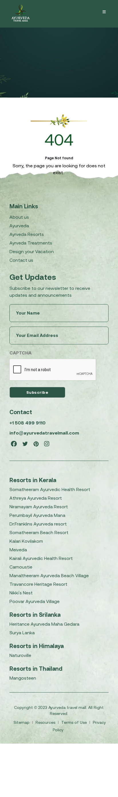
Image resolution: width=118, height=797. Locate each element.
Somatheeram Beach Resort (38, 532)
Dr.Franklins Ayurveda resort (38, 523)
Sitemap (22, 722)
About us (19, 217)
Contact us (21, 260)
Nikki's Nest (21, 592)
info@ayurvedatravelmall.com (44, 432)
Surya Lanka (22, 632)
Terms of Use (74, 722)
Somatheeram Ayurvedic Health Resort (49, 489)
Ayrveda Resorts (26, 234)
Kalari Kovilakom (26, 541)
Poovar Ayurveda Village (34, 601)
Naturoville (20, 655)
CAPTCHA (20, 352)
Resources (46, 722)
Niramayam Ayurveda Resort (38, 506)
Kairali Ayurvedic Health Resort (41, 558)
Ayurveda (19, 225)
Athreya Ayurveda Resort (35, 498)
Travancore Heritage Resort (38, 584)
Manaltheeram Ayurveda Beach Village (49, 575)
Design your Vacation (31, 251)
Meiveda (18, 549)
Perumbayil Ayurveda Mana (37, 515)
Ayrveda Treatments (30, 242)
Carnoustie (20, 566)
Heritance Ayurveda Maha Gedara (44, 624)
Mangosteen (22, 677)
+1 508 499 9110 (27, 422)
